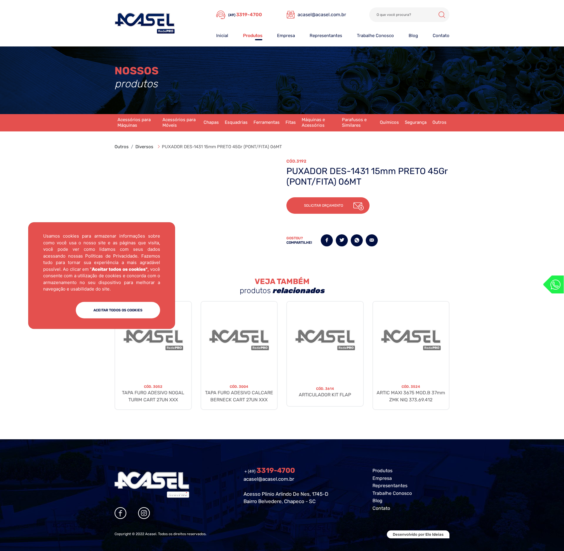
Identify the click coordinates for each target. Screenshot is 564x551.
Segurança (416, 122)
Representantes (326, 35)
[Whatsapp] (553, 284)
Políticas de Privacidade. (112, 255)
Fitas (291, 122)
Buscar (441, 14)
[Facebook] (120, 513)
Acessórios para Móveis (179, 122)
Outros (439, 122)
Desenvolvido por (418, 534)
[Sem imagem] (153, 340)
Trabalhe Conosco (375, 35)
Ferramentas (267, 122)
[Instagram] (144, 513)
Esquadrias (236, 122)
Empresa (286, 35)
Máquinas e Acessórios (313, 122)
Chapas (211, 122)
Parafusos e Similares (354, 122)
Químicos (389, 122)
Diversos (144, 146)
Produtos (252, 35)
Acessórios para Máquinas (134, 122)
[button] (328, 205)
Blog (413, 35)
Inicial (222, 35)
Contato (441, 35)
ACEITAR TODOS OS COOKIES (117, 310)
